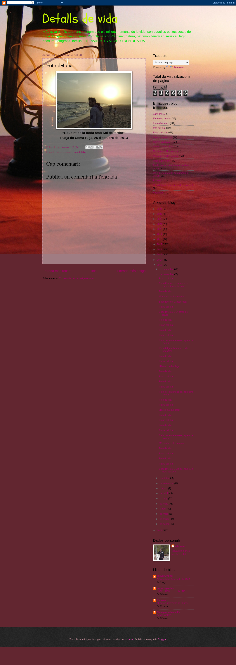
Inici (94, 271)
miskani (129, 639)
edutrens (180, 546)
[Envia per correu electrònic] (87, 147)
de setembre (167, 483)
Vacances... (159, 192)
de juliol (164, 493)
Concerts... (159, 113)
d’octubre (165, 478)
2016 (160, 249)
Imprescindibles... (162, 142)
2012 (160, 530)
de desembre (167, 269)
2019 (160, 234)
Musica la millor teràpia (165, 151)
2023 (160, 213)
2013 (160, 264)
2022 (160, 219)
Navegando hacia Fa (168, 612)
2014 (160, 259)
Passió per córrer (162, 160)
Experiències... (161, 123)
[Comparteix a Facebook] (98, 147)
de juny (164, 498)
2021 (160, 224)
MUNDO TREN (165, 576)
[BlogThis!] (91, 147)
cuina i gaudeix (165, 588)
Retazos (161, 600)
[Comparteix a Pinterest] (101, 147)
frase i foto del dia (162, 137)
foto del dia (80, 152)
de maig (164, 503)
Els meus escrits (162, 118)
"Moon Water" (164, 615)
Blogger (162, 639)
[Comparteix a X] (94, 147)
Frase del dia (160, 132)
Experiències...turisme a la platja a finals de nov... (173, 285)
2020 (160, 229)
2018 (160, 239)
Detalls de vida (80, 18)
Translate (179, 67)
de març (164, 513)
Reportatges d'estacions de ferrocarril (173, 185)
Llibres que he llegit (163, 146)
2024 (160, 208)
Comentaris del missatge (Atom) (76, 278)
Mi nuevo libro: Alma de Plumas (172, 603)
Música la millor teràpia (165, 156)
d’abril (163, 508)
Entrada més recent (56, 271)
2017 (160, 244)
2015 (160, 254)
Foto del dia (165, 291)
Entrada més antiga (131, 271)
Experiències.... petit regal (173, 301)
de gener (165, 524)
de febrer (165, 519)
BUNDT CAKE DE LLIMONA (171, 591)
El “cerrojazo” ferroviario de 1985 (173, 579)
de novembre (167, 274)
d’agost (164, 488)
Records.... (159, 180)
